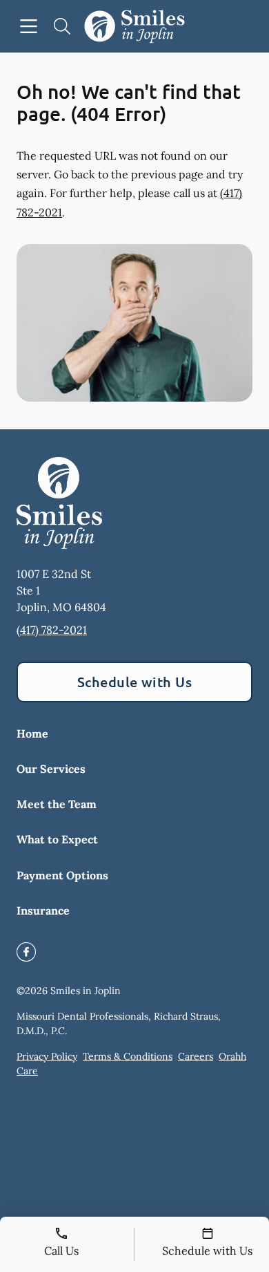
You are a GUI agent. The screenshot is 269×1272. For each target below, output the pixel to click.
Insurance (43, 910)
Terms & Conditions (127, 1056)
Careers (195, 1056)
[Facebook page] (26, 952)
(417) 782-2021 (52, 630)
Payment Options (62, 875)
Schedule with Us (134, 682)
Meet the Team (57, 804)
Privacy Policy (47, 1056)
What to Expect (57, 839)
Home (32, 733)
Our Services (51, 769)
